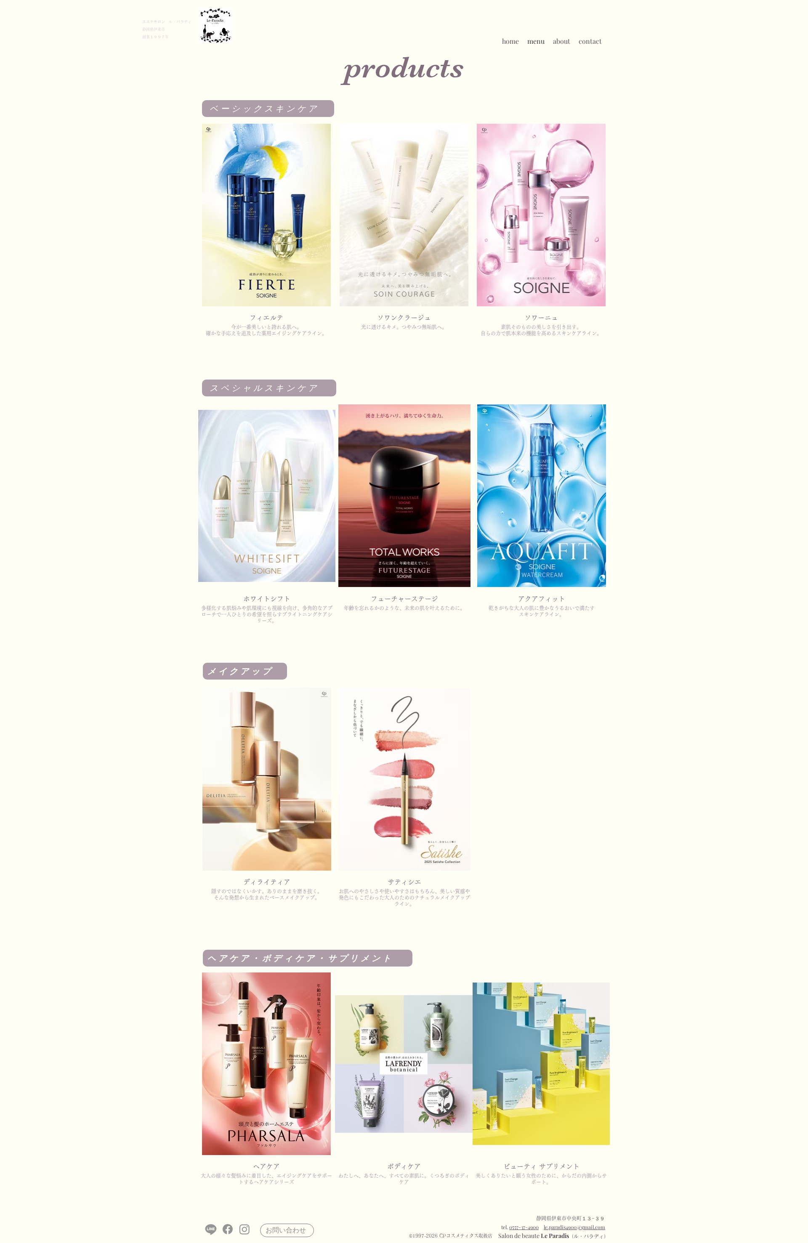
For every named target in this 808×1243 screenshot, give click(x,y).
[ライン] (211, 1229)
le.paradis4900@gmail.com (574, 1227)
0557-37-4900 (524, 1227)
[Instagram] (244, 1229)
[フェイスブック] (227, 1229)
